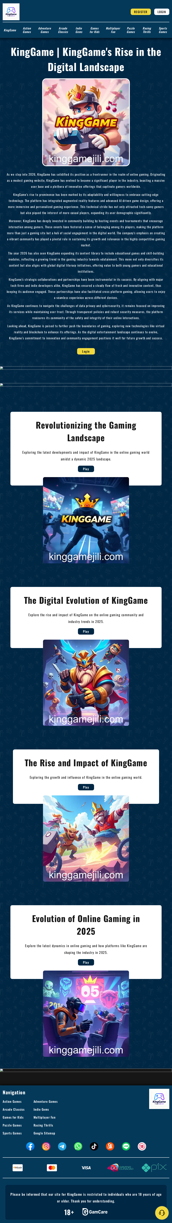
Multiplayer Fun (113, 30)
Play (86, 469)
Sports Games (163, 30)
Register (140, 12)
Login (162, 12)
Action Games (27, 30)
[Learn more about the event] (86, 368)
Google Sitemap (44, 1133)
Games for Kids (94, 30)
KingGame (10, 30)
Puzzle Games (131, 30)
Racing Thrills (147, 30)
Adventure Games (44, 30)
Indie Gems (78, 30)
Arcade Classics (63, 30)
